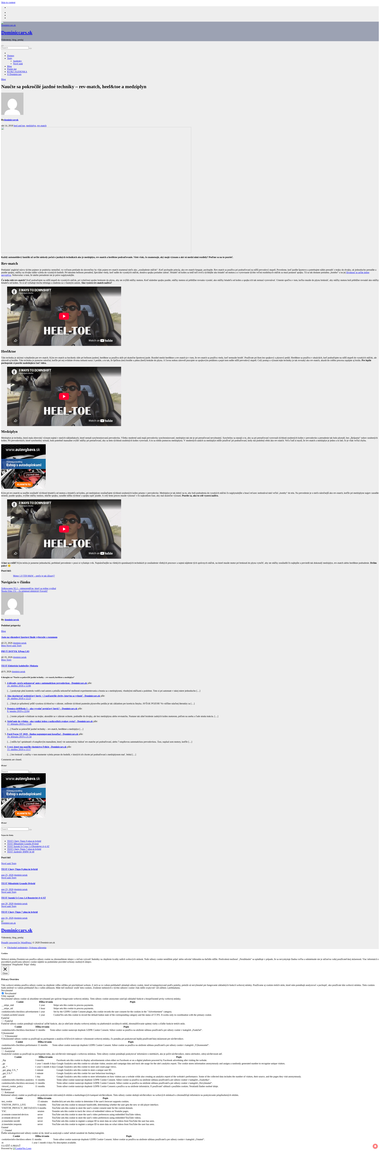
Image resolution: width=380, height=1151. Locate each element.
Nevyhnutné (10, 993)
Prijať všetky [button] (30, 964)
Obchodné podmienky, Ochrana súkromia (26, 947)
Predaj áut (11, 69)
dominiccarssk (11, 120)
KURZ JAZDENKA (17, 71)
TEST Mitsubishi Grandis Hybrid (23, 843)
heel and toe (19, 125)
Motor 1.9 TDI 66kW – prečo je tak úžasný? (34, 576)
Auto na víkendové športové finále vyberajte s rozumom (29, 637)
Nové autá (18, 63)
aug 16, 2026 (7, 918)
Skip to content (8, 2)
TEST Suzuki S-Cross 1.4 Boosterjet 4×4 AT (28, 846)
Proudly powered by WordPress (16, 942)
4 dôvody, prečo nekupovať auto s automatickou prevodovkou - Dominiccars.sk (47, 683)
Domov (10, 55)
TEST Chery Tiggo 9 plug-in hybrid (24, 841)
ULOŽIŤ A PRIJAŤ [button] (10, 1145)
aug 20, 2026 (7, 903)
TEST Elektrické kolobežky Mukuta (19, 665)
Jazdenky (17, 61)
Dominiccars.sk (16, 32)
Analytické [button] (6, 1048)
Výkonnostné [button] (7, 1033)
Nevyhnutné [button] (7, 990)
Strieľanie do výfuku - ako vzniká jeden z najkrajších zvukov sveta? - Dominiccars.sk (50, 721)
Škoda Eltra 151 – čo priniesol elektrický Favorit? (24, 591)
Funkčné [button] (5, 1018)
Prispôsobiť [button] (17, 964)
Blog (9, 66)
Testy (9, 58)
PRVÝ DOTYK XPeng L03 (15, 651)
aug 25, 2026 (7, 875)
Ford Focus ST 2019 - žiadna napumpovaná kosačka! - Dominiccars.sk (42, 734)
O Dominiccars (14, 74)
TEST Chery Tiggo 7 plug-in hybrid (24, 849)
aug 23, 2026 (7, 889)
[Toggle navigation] (2, 45)
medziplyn (31, 125)
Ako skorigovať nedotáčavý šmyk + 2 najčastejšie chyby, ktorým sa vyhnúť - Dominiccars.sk (53, 696)
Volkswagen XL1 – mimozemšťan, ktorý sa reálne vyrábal (28, 588)
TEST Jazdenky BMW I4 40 (20, 851)
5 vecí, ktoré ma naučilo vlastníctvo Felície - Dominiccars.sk (36, 747)
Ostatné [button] (4, 1127)
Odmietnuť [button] (6, 964)
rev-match (41, 125)
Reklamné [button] (6, 1089)
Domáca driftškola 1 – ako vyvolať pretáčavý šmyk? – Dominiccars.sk (42, 708)
